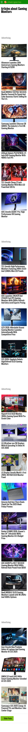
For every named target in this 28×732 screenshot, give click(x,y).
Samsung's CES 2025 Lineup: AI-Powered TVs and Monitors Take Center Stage (13, 708)
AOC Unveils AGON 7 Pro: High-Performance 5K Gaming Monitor (13, 214)
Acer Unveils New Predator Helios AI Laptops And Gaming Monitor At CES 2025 (13, 649)
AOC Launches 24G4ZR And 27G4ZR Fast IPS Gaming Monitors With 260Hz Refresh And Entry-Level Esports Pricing (13, 299)
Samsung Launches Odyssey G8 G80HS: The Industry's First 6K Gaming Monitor (13, 126)
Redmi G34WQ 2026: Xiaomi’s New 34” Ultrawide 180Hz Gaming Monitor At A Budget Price (13, 535)
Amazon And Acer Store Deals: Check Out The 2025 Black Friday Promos (13, 504)
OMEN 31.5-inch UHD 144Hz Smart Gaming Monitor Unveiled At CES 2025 (14, 678)
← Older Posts (7, 718)
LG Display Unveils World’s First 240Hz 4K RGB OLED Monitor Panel (13, 475)
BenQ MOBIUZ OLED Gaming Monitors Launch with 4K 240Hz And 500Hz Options (13, 594)
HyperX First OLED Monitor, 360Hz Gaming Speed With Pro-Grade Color (13, 416)
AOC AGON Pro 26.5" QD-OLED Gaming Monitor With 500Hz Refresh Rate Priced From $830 (13, 565)
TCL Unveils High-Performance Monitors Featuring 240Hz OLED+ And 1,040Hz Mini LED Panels (14, 268)
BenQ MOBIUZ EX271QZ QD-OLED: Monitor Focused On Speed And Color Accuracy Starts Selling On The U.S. (14, 95)
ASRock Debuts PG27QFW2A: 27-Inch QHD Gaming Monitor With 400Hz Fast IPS (13, 155)
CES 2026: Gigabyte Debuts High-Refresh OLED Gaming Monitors (12, 361)
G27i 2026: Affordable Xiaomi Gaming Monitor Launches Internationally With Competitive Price (12, 331)
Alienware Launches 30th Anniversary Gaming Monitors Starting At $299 (13, 65)
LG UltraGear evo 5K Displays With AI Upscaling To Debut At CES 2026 (13, 445)
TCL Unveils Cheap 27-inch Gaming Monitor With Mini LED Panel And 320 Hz (13, 184)
